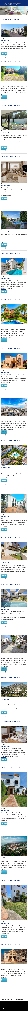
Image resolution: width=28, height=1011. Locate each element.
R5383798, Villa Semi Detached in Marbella (10, 253)
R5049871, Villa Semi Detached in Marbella (10, 393)
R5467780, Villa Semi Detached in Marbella (10, 348)
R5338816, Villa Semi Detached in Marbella (10, 440)
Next (17, 991)
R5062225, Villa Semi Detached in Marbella (10, 831)
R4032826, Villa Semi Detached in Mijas (10, 19)
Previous (12, 991)
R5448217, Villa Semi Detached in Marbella (10, 105)
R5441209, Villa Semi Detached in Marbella (10, 61)
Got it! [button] (4, 1008)
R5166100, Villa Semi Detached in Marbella (10, 537)
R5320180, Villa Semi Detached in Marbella (10, 944)
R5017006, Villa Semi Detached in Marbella (10, 880)
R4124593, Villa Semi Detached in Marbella (10, 721)
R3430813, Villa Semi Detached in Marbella (10, 677)
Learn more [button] (20, 1005)
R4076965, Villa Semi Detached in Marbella (10, 767)
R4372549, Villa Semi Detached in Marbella (10, 631)
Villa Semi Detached (5, 40)
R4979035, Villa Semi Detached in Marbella (10, 489)
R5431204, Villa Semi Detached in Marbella (10, 299)
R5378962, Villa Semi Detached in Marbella (10, 207)
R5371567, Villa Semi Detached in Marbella (10, 156)
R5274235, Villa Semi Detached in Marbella (10, 584)
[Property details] (14, 30)
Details (4, 53)
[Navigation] (2, 3)
